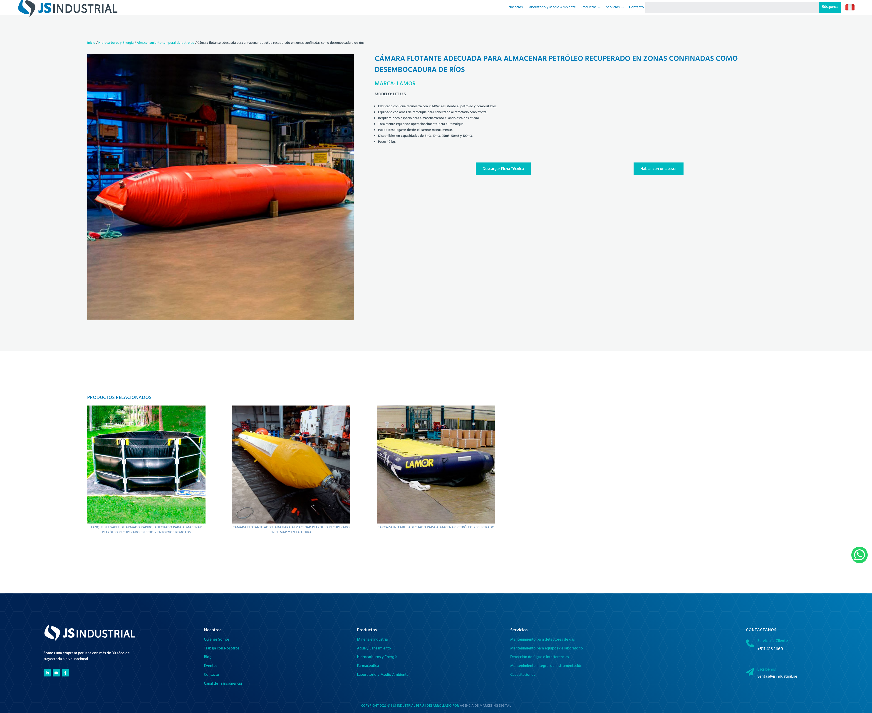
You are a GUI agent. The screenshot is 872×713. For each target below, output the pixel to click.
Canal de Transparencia (223, 684)
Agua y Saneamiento (374, 648)
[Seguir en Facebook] (65, 672)
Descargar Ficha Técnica (503, 169)
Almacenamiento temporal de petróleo (165, 43)
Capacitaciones (522, 675)
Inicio (91, 43)
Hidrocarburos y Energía (116, 43)
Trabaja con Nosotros (221, 648)
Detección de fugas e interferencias (539, 657)
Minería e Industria (372, 640)
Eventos (210, 666)
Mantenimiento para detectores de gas (542, 640)
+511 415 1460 (770, 649)
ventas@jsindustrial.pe (777, 677)
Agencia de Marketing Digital (485, 706)
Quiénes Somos (217, 640)
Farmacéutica (368, 666)
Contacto (211, 675)
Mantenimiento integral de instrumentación (546, 666)
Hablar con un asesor (658, 169)
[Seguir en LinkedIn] (47, 672)
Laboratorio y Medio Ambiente (383, 675)
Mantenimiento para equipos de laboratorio (546, 648)
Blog (208, 657)
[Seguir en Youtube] (56, 672)
